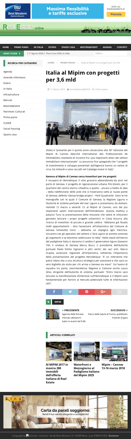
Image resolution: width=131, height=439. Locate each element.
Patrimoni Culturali (14, 111)
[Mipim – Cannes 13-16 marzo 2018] (115, 351)
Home (6, 47)
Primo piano (21, 47)
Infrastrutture (11, 94)
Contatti (122, 47)
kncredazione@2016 (80, 89)
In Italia (38, 47)
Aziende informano (14, 77)
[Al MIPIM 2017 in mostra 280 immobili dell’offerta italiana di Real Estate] (59, 351)
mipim (58, 301)
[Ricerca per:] (110, 53)
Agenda (107, 47)
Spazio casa (68, 47)
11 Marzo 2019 (57, 89)
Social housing (11, 128)
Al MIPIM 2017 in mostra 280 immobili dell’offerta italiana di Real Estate (57, 373)
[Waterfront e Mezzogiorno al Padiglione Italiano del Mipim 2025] (87, 351)
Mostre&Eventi (89, 47)
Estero (52, 47)
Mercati (7, 100)
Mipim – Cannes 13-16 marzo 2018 (113, 366)
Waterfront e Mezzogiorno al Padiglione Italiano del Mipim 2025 (86, 370)
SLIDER (7, 123)
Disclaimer (114, 435)
